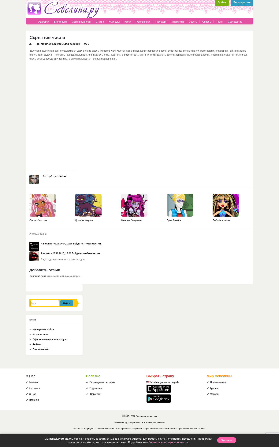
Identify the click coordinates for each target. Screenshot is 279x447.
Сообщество (235, 21)
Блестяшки (60, 21)
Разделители (40, 334)
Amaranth (46, 243)
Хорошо (226, 440)
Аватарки (43, 21)
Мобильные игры (81, 21)
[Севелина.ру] (64, 17)
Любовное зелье (221, 220)
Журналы (114, 21)
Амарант (46, 253)
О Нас (32, 394)
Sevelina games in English (164, 382)
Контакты (34, 388)
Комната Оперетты (131, 220)
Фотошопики (143, 21)
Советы (193, 21)
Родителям (95, 388)
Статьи (100, 21)
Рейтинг (37, 344)
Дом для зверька (84, 220)
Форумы (214, 394)
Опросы (206, 21)
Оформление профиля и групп (50, 339)
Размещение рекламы (102, 382)
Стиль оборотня (38, 220)
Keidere (62, 176)
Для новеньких (41, 349)
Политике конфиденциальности (168, 442)
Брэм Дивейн (174, 220)
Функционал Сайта (43, 329)
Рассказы (161, 21)
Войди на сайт (37, 276)
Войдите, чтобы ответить (87, 243)
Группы (214, 388)
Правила (34, 400)
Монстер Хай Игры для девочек (60, 44)
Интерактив (177, 21)
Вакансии (95, 394)
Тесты (219, 21)
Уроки (128, 21)
